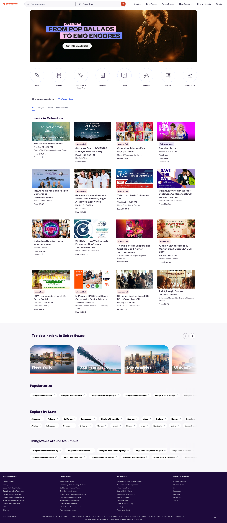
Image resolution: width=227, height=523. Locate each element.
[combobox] (101, 4)
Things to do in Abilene (42, 395)
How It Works (47, 516)
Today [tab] (50, 107)
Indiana (159, 418)
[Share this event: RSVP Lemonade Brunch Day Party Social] (66, 284)
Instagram (177, 497)
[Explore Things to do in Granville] (178, 457)
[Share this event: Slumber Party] (191, 137)
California (67, 418)
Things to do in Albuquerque (103, 395)
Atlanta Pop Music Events (126, 494)
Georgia (130, 418)
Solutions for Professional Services (73, 494)
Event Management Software (70, 497)
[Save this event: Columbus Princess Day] (143, 137)
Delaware (84, 425)
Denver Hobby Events (124, 491)
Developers (134, 516)
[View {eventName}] (51, 131)
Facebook (177, 491)
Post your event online (68, 510)
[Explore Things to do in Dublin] (194, 450)
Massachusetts (191, 425)
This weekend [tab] (62, 107)
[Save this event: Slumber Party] (185, 137)
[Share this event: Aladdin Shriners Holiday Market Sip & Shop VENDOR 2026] (191, 234)
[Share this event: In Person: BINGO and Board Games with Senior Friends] (107, 284)
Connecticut (86, 418)
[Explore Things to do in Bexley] (85, 457)
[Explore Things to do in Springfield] (117, 457)
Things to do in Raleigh (165, 395)
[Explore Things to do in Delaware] (57, 457)
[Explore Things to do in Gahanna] (147, 457)
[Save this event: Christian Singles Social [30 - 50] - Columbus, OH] (143, 284)
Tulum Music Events (124, 488)
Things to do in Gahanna (134, 457)
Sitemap (6, 510)
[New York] (52, 371)
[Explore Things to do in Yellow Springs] (129, 450)
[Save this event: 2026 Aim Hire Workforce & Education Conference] (101, 234)
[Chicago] (194, 371)
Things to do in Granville (164, 457)
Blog (86, 516)
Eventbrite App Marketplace (13, 497)
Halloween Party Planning (69, 500)
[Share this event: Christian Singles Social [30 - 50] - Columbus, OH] (149, 284)
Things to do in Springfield (102, 457)
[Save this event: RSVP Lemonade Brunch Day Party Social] (59, 284)
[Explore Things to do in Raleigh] (178, 395)
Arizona (51, 418)
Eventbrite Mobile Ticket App (13, 491)
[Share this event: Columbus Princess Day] (149, 137)
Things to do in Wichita (194, 395)
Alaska (35, 425)
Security (124, 516)
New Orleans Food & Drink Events (129, 481)
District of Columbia (110, 418)
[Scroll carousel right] (192, 336)
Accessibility (168, 516)
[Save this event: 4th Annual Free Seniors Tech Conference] (59, 184)
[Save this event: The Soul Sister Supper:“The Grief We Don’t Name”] (143, 234)
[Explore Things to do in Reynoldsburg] (61, 450)
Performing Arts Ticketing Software (73, 484)
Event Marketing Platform (12, 488)
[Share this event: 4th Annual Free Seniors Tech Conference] (66, 184)
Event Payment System (68, 491)
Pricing (5, 484)
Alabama (36, 418)
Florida (100, 425)
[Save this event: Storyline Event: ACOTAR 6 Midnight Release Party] (101, 137)
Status (143, 516)
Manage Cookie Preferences (95, 519)
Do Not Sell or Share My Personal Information (125, 519)
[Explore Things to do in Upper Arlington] (165, 450)
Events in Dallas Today (125, 503)
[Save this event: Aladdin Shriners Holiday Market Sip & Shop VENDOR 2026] (185, 234)
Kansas (174, 418)
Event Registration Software (13, 500)
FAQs (5, 506)
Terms (150, 516)
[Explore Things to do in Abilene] (55, 395)
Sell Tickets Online (67, 481)
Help (92, 516)
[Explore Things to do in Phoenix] (85, 395)
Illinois (129, 425)
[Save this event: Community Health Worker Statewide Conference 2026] (185, 184)
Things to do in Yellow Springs (112, 450)
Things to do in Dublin (181, 450)
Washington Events (123, 510)
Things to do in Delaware (43, 457)
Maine (173, 425)
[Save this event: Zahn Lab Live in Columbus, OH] (143, 184)
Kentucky (157, 425)
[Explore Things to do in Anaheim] (149, 395)
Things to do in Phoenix (71, 395)
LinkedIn (176, 494)
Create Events (8, 481)
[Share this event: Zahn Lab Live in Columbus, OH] (149, 184)
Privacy (158, 516)
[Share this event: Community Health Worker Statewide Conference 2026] (191, 184)
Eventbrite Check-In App (12, 494)
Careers (100, 516)
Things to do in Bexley (72, 457)
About (80, 516)
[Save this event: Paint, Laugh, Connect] (185, 284)
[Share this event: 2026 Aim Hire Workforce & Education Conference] (107, 234)
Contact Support (179, 481)
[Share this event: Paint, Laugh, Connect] (191, 284)
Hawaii (115, 425)
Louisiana (190, 418)
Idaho (145, 418)
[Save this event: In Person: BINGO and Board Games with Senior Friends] (101, 284)
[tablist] (50, 108)
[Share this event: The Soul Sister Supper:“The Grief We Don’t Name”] (149, 234)
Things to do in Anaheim (135, 395)
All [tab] (33, 107)
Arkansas (50, 425)
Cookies (179, 516)
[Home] (10, 4)
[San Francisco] (99, 371)
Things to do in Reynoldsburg (45, 450)
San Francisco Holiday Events (127, 484)
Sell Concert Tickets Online (70, 488)
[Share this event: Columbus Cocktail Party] (66, 234)
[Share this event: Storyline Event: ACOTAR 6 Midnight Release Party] (107, 137)
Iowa (143, 425)
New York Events (123, 497)
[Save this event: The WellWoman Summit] (59, 137)
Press (108, 516)
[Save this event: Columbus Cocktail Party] (59, 234)
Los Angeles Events (124, 506)
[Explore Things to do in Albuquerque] (119, 395)
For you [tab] (41, 107)
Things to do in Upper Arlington (148, 450)
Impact (115, 516)
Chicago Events (122, 500)
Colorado (67, 425)
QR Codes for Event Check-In (70, 506)
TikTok (176, 500)
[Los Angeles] (147, 371)
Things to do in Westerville (78, 450)
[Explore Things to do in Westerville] (93, 450)
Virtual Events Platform (68, 503)
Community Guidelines (11, 503)
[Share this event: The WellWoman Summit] (66, 137)
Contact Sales (178, 484)
